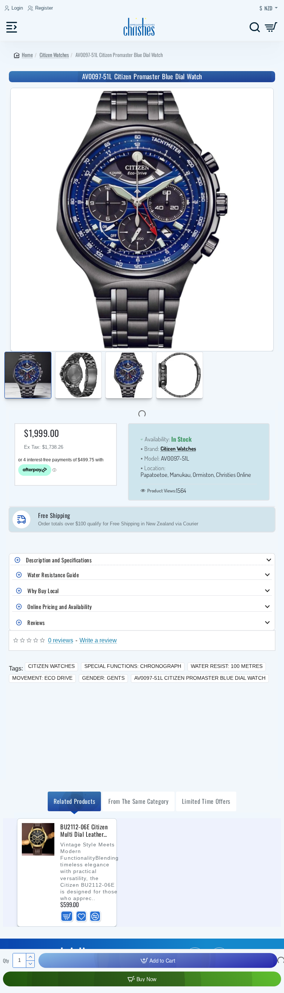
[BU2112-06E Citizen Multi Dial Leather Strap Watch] (38, 839)
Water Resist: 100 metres (227, 666)
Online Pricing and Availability (59, 606)
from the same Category (138, 801)
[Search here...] (254, 27)
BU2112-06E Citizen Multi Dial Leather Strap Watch (84, 831)
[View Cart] (271, 27)
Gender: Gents (103, 678)
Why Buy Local (43, 590)
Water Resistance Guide (53, 575)
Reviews (36, 622)
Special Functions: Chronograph (132, 666)
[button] (6, 376)
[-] (30, 963)
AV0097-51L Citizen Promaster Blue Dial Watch (200, 678)
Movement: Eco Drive (42, 678)
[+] (30, 956)
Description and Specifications (59, 560)
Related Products (74, 801)
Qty (6, 960)
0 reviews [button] (60, 640)
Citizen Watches (54, 54)
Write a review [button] (98, 640)
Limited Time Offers (206, 801)
